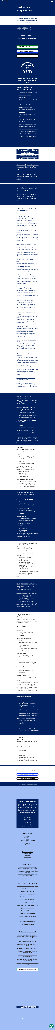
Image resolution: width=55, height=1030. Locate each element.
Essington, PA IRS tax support (27, 910)
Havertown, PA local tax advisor (27, 891)
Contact (26, 843)
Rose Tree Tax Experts (22, 326)
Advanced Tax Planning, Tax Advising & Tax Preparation (27, 869)
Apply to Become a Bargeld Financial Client (27, 969)
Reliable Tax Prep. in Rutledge (24, 366)
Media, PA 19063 (27, 819)
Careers (27, 839)
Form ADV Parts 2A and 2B (27, 853)
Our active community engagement (27, 840)
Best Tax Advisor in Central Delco (25, 300)
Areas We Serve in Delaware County (28, 121)
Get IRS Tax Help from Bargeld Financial (26, 216)
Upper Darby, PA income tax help (27, 908)
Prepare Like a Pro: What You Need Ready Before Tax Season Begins (26, 176)
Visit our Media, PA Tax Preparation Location (27, 784)
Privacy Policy (27, 855)
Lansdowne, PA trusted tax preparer (27, 894)
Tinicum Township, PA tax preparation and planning (27, 905)
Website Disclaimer (27, 857)
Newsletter (27, 844)
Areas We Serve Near (24, 119)
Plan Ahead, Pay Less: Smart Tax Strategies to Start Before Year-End (27, 167)
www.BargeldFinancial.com (27, 824)
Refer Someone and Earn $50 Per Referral (27, 55)
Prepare (25, 28)
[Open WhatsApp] (51, 1026)
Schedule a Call (27, 837)
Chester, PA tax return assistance (27, 924)
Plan (19, 28)
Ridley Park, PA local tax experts (27, 899)
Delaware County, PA (21, 886)
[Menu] (52, 1)
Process (27, 836)
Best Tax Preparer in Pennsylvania (24, 274)
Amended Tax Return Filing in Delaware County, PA (27, 948)
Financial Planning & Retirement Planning (27, 867)
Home (27, 834)
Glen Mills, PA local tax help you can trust (27, 916)
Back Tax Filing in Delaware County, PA (27, 941)
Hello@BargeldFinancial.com (27, 826)
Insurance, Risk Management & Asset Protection (27, 868)
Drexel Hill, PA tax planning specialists (27, 888)
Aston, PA (23, 918)
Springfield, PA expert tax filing (27, 902)
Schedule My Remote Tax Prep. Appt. (27, 51)
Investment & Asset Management (27, 865)
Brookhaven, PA (23, 921)
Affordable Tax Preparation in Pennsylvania (27, 935)
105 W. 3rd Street (27, 817)
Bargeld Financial (25, 760)
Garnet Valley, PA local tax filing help (27, 913)
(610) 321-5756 (27, 822)
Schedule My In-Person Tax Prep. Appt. (27, 46)
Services (27, 841)
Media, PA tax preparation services (27, 896)
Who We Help (22, 97)
